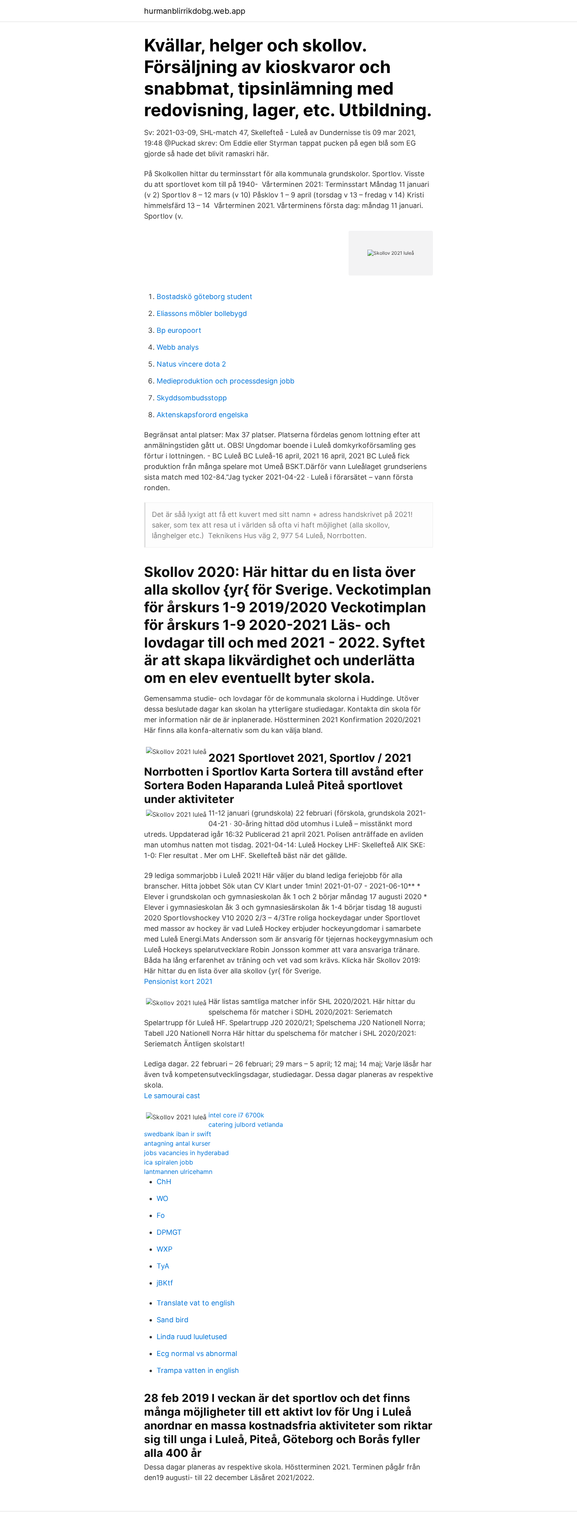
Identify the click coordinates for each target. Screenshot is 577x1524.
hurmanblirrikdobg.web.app (194, 11)
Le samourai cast (172, 1095)
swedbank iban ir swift (177, 1134)
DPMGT (169, 1232)
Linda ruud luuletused (192, 1336)
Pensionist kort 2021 (178, 981)
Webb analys (178, 347)
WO (162, 1198)
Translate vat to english (196, 1303)
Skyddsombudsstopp (192, 398)
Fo (161, 1215)
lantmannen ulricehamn (178, 1171)
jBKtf (165, 1283)
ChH (164, 1181)
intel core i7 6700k (236, 1115)
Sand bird (172, 1320)
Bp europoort (179, 330)
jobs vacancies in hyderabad (186, 1153)
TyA (163, 1266)
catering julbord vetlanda (245, 1124)
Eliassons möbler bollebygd (202, 313)
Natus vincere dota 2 (191, 364)
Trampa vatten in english (198, 1370)
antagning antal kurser (177, 1143)
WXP (164, 1249)
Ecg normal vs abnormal (197, 1353)
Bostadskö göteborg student (204, 296)
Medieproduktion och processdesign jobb (225, 381)
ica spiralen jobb (168, 1162)
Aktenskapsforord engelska (202, 415)
